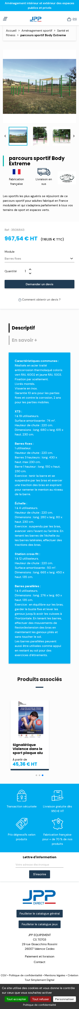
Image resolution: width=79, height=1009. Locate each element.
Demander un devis (39, 284)
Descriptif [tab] (23, 328)
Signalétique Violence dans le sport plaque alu (28, 748)
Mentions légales (55, 975)
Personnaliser (64, 999)
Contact (39, 962)
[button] (36, 775)
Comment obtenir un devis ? (41, 300)
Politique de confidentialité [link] (39, 1005)
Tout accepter (16, 999)
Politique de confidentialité (25, 975)
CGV (4, 975)
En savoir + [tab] (24, 340)
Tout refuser (40, 999)
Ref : (7, 230)
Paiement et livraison (39, 956)
